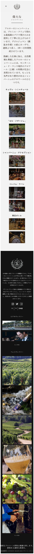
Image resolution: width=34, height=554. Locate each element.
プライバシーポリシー (28, 551)
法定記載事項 (3, 551)
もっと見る (17, 344)
